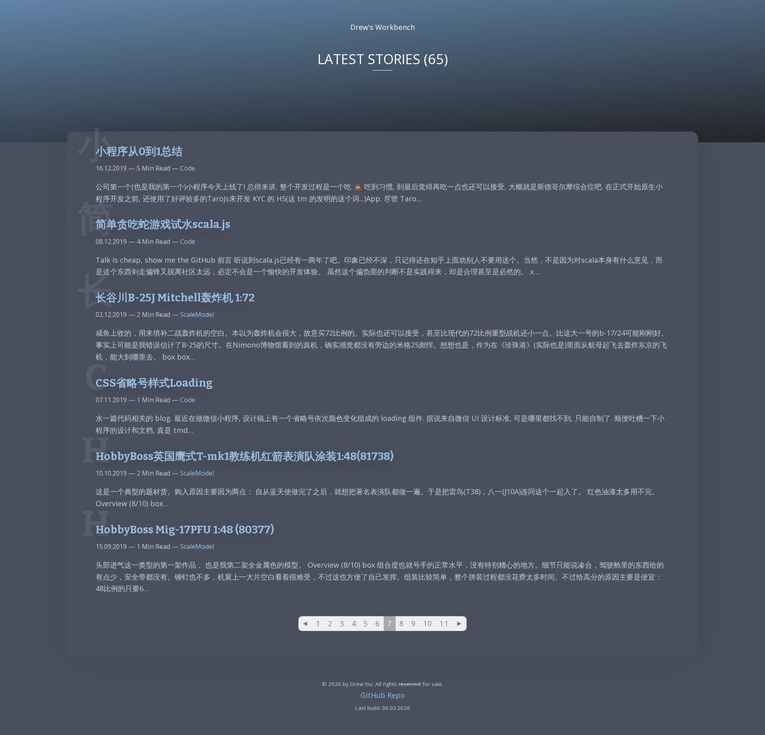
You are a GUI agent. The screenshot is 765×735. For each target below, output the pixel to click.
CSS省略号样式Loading (154, 383)
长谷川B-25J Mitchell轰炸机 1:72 (175, 297)
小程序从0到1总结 (139, 151)
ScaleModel (197, 314)
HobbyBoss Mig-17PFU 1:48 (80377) (185, 529)
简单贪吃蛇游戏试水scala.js (163, 224)
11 (444, 623)
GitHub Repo (383, 695)
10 (428, 623)
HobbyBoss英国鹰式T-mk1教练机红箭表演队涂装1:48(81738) (245, 456)
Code (187, 168)
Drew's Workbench (382, 27)
